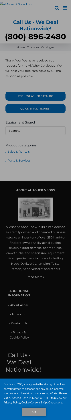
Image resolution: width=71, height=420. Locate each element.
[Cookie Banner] (35, 399)
